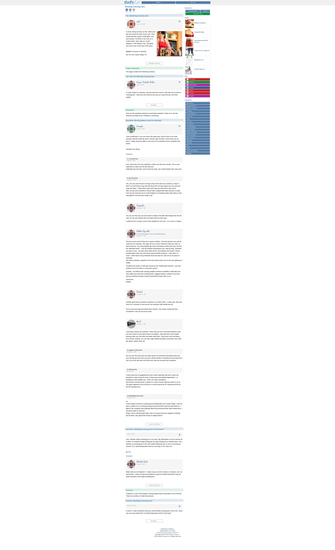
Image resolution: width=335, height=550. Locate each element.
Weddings (189, 153)
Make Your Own (191, 137)
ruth (129, 55)
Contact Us (175, 532)
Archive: (139, 501)
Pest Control (191, 79)
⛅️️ (179, 534)
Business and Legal (192, 108)
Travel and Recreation (192, 150)
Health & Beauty (191, 129)
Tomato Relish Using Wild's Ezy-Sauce (201, 41)
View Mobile (172, 531)
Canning (205, 11)
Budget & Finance (191, 105)
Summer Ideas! (192, 85)
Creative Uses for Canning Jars (202, 50)
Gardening (190, 82)
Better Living (190, 103)
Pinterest (190, 90)
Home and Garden (191, 134)
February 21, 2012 (197, 13)
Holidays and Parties (192, 132)
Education (189, 121)
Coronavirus (190, 116)
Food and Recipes (192, 11)
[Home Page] (132, 1)
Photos (188, 148)
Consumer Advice (191, 113)
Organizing (189, 140)
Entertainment (190, 124)
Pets (188, 145)
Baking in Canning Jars (200, 22)
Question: (144, 120)
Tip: (137, 16)
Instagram (191, 96)
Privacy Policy (167, 532)
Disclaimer (160, 532)
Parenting (189, 142)
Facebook (191, 87)
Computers (189, 111)
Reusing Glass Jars (199, 59)
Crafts (188, 119)
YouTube (190, 93)
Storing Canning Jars (199, 69)
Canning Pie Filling (199, 32)
